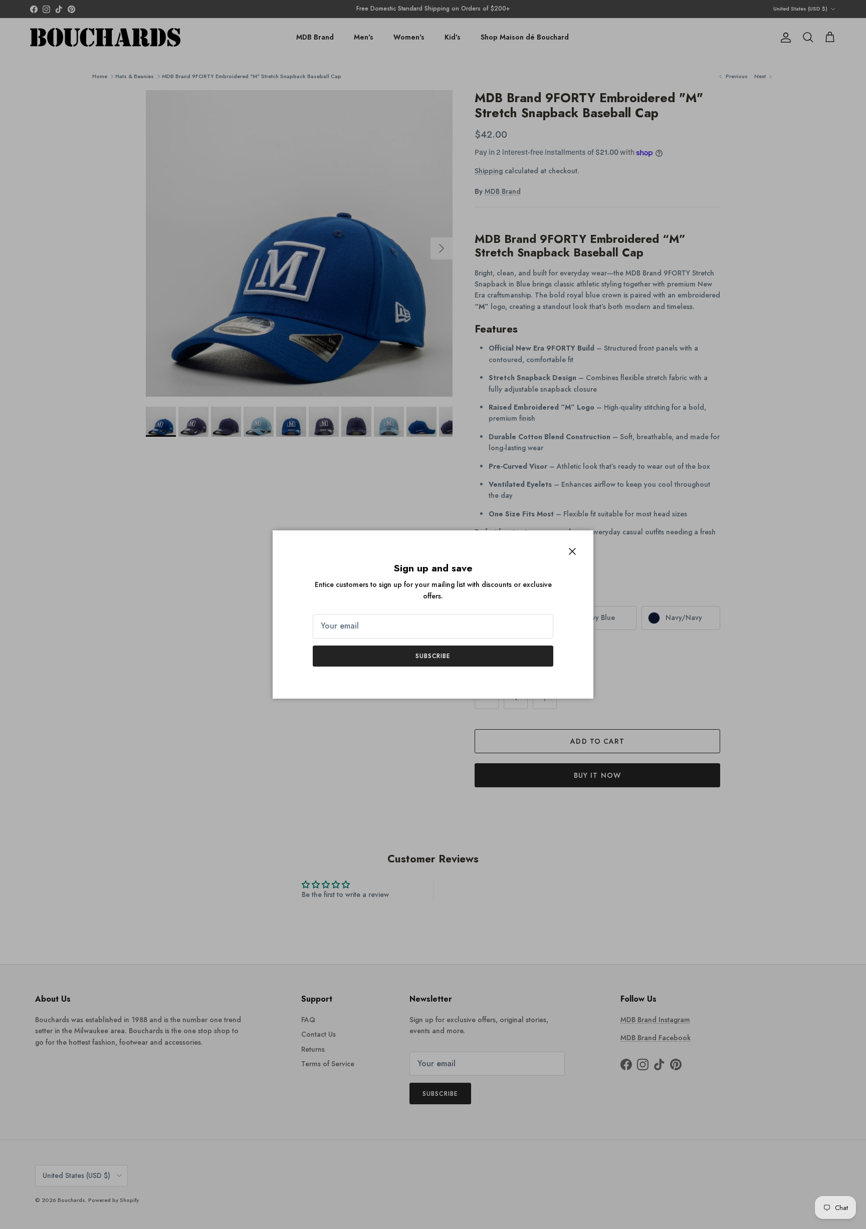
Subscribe (433, 656)
